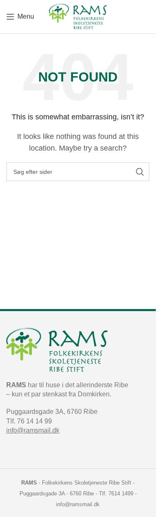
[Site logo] (78, 16)
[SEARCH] (140, 171)
